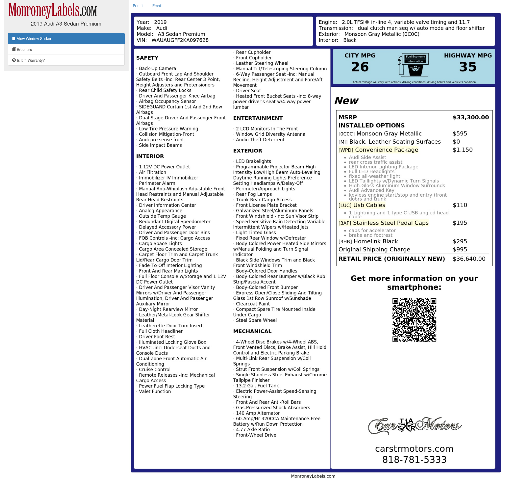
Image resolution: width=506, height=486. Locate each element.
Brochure (24, 49)
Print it (138, 5)
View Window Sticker (33, 38)
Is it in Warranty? (30, 60)
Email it (158, 5)
